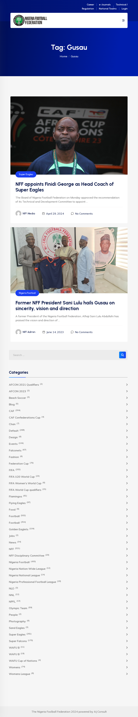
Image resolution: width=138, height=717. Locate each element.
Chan (14, 424)
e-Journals (105, 4)
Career (90, 4)
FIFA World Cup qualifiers (27, 489)
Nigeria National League (27, 575)
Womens (17, 667)
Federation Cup (21, 463)
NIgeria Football (27, 293)
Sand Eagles (18, 628)
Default (17, 430)
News (15, 542)
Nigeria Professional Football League (35, 582)
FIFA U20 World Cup (24, 476)
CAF (14, 411)
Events (16, 443)
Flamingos (18, 496)
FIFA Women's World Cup (27, 483)
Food (14, 509)
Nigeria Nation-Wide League (29, 568)
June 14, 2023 (55, 332)
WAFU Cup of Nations (25, 660)
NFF (14, 549)
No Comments (84, 213)
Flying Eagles (19, 503)
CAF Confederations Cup (26, 417)
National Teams (108, 8)
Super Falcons (21, 641)
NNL (14, 595)
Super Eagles (26, 174)
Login (125, 8)
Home (63, 56)
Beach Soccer (19, 397)
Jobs (13, 535)
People (15, 614)
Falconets (17, 450)
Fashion (16, 457)
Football (17, 516)
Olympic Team (20, 608)
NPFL (14, 601)
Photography (19, 621)
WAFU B (16, 647)
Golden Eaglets (21, 529)
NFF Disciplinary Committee (29, 555)
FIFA (15, 470)
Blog (13, 404)
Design (15, 437)
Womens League (21, 674)
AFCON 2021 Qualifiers (26, 384)
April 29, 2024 (55, 213)
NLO (13, 588)
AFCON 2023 (19, 391)
